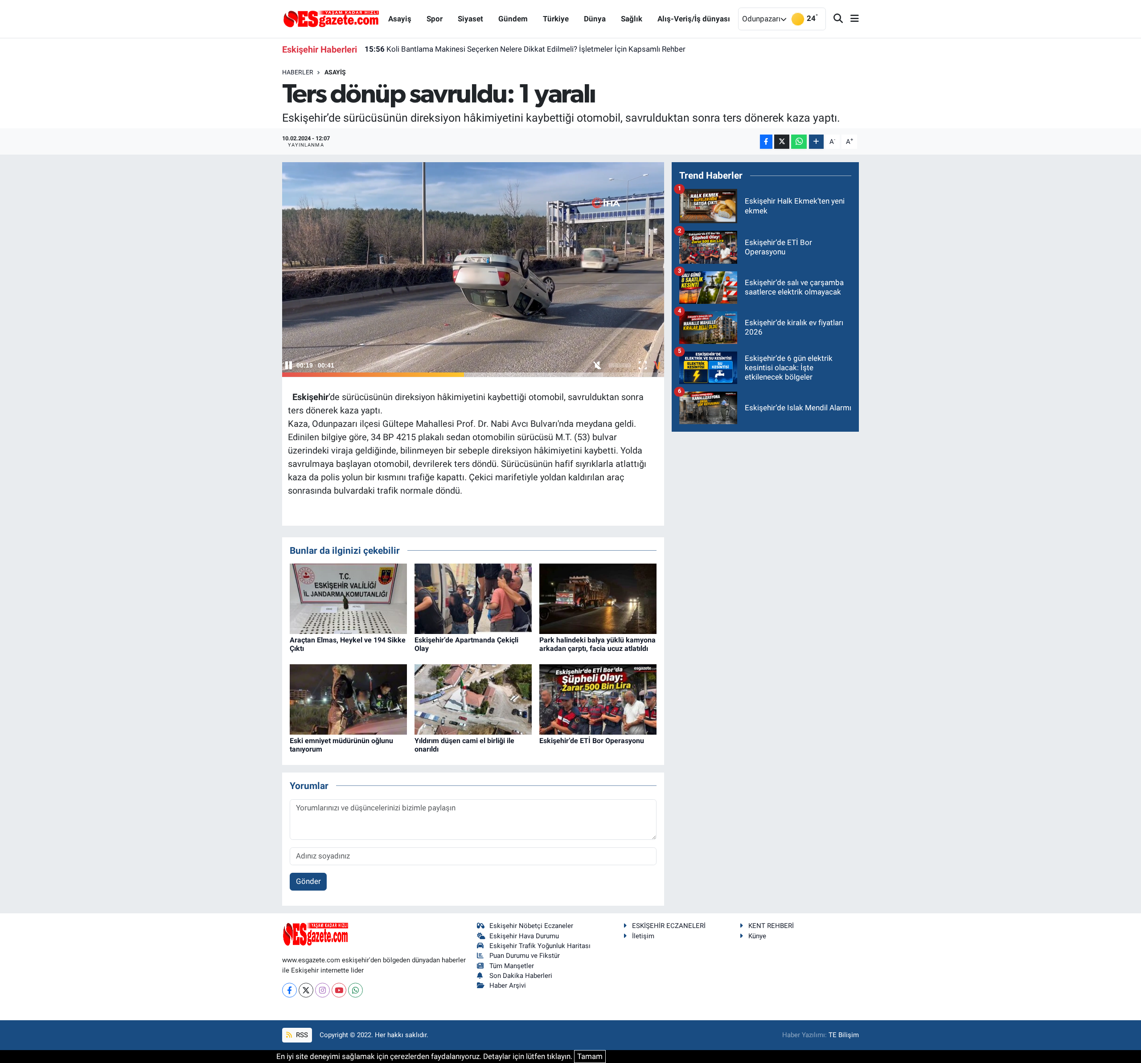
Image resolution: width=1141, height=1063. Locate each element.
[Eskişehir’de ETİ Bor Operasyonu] (598, 698)
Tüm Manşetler (511, 966)
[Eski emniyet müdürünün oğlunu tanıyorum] (348, 698)
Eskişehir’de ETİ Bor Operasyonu (591, 740)
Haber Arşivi (507, 985)
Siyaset (470, 18)
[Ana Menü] (851, 19)
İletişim (643, 936)
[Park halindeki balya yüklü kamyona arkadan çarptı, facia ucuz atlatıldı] (598, 597)
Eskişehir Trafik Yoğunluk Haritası (540, 946)
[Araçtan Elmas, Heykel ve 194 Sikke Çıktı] (348, 597)
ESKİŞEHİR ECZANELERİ (669, 926)
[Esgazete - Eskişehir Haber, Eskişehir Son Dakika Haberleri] (331, 18)
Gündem (513, 18)
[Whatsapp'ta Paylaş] (799, 142)
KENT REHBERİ (771, 926)
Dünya (595, 18)
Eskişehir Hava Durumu (524, 936)
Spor (435, 18)
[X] (306, 990)
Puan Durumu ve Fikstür (524, 956)
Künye (757, 936)
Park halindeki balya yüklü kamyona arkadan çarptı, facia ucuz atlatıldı (597, 644)
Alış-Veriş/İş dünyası (693, 18)
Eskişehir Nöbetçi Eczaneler (531, 926)
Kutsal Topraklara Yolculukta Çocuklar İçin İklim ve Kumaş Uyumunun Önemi (503, 49)
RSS (301, 1035)
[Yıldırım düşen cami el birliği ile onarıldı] (473, 698)
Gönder (308, 881)
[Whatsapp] (355, 990)
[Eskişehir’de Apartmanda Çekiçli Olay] (473, 597)
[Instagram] (322, 990)
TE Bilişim (844, 1035)
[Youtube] (339, 990)
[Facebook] (289, 990)
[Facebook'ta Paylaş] (766, 142)
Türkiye (556, 18)
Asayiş (399, 18)
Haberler (297, 72)
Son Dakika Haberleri (520, 976)
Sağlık (631, 18)
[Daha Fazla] (816, 142)
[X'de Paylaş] (781, 142)
